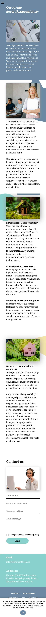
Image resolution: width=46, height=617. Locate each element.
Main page (15, 593)
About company (29, 593)
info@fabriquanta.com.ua (18, 562)
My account (33, 598)
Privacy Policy (33, 535)
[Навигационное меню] (2, 3)
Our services (13, 598)
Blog (23, 598)
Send (17, 541)
